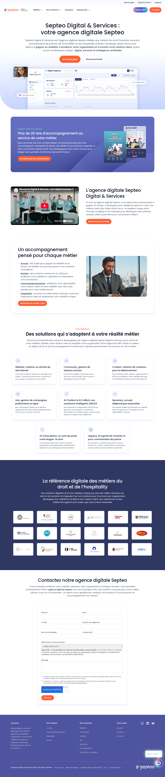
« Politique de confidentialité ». (78, 683)
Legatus (158, 2)
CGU (105, 767)
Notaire (49, 740)
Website (83, 728)
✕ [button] (161, 752)
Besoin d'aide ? (152, 754)
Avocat (49, 728)
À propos (69, 10)
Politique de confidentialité (90, 767)
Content (83, 736)
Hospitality (50, 736)
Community (84, 732)
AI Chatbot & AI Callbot (89, 752)
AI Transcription (86, 748)
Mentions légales (72, 767)
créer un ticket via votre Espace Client (81, 652)
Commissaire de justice (55, 732)
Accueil (119, 728)
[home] (16, 10)
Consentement (115, 767)
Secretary (83, 744)
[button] (37, 10)
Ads (81, 740)
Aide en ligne (129, 2)
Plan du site (59, 767)
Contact (120, 736)
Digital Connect (144, 2)
